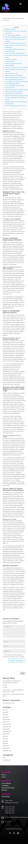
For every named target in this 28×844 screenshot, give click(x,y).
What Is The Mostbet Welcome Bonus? (15, 43)
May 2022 (5, 741)
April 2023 (5, 714)
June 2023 (5, 710)
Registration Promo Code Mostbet (14, 75)
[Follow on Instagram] (18, 833)
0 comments (6, 20)
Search (22, 673)
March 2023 (6, 717)
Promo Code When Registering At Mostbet (16, 37)
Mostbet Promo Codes (11, 59)
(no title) (5, 685)
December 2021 (7, 750)
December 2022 (7, 724)
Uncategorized (19, 18)
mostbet (6, 505)
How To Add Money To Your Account (14, 85)
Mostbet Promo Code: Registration (14, 91)
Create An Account (10, 87)
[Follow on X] (14, 833)
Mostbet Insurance (10, 61)
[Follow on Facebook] (10, 833)
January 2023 (6, 722)
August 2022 (6, 734)
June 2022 (5, 738)
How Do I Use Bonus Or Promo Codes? (15, 53)
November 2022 (7, 726)
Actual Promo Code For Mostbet (13, 63)
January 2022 (6, 748)
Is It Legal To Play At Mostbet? (13, 35)
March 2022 (6, 746)
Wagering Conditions (10, 29)
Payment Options (9, 65)
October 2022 (6, 729)
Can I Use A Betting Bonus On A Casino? (15, 105)
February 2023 (6, 719)
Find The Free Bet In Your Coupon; (14, 93)
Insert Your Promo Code (11, 73)
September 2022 (7, 731)
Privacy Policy (19, 828)
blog (4, 757)
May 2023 (5, 712)
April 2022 (5, 743)
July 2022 (5, 736)
